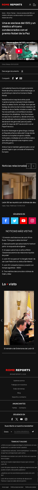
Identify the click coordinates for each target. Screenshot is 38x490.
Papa (7, 206)
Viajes (4, 206)
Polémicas (13, 206)
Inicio (3, 13)
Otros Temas (11, 13)
